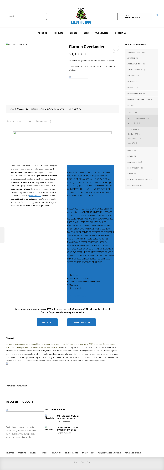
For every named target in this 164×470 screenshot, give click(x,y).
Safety (130, 174)
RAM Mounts (132, 162)
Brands (33, 453)
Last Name (145, 418)
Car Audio (131, 75)
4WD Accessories (134, 52)
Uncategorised (133, 185)
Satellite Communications (137, 179)
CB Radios (131, 81)
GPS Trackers (132, 129)
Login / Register (135, 3)
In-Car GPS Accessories (136, 118)
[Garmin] (78, 85)
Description (13, 121)
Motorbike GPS (133, 138)
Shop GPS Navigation (81, 322)
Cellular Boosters (134, 93)
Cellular (130, 87)
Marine (130, 150)
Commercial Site (71, 453)
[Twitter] (149, 2)
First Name (127, 418)
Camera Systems (133, 70)
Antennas (131, 58)
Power (130, 156)
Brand (28, 121)
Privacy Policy (88, 453)
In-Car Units (131, 123)
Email (125, 430)
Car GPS (130, 112)
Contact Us (11, 3)
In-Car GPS (76, 108)
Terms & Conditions (133, 453)
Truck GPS (131, 143)
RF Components (133, 168)
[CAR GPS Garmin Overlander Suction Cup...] (162, 235)
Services (44, 453)
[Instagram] (156, 2)
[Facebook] (152, 2)
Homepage (10, 453)
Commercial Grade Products (138, 99)
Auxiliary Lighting (134, 64)
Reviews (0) (43, 121)
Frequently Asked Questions (109, 453)
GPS (128, 105)
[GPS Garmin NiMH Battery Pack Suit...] (2, 235)
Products (22, 453)
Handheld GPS (132, 134)
